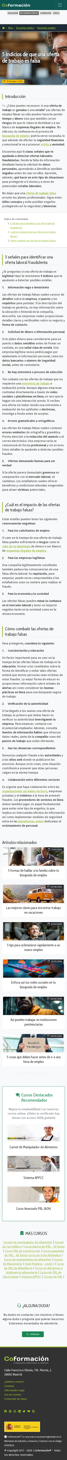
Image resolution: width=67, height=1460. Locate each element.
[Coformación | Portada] (16, 4)
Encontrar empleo (25, 27)
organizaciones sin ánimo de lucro (24, 791)
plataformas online (31, 821)
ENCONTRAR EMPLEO (29, 13)
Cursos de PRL (53, 1276)
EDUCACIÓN (13, 13)
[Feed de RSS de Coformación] (34, 1411)
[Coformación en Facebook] (6, 1411)
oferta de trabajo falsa (41, 193)
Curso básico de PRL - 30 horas (44, 1246)
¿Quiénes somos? (14, 1381)
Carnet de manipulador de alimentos (27, 1242)
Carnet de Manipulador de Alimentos (33, 1147)
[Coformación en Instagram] (16, 1411)
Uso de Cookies (12, 1394)
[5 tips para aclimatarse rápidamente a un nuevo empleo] (33, 931)
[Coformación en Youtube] (29, 1411)
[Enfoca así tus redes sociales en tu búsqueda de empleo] (33, 968)
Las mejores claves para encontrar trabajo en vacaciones (33, 910)
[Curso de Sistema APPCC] (33, 1163)
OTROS (56, 13)
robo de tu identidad (16, 546)
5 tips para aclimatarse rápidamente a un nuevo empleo (33, 947)
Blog (10, 27)
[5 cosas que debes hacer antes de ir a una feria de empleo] (33, 1043)
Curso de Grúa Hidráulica (44, 1255)
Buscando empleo (47, 27)
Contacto (9, 1386)
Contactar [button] (34, 1334)
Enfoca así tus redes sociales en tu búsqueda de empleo (33, 984)
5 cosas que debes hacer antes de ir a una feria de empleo (34, 1059)
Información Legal (14, 1390)
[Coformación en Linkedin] (20, 1411)
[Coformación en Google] (11, 1411)
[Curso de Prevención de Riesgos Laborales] (33, 1194)
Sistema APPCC (33, 1178)
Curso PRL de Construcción (22, 1251)
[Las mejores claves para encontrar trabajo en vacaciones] (33, 893)
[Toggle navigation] (60, 5)
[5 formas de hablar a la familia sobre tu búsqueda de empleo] (33, 856)
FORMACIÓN (45, 13)
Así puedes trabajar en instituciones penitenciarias (34, 1022)
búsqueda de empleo (16, 136)
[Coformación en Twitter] (25, 1411)
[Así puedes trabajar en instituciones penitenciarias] (33, 1005)
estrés (45, 144)
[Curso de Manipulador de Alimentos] (33, 1133)
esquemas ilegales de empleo (26, 550)
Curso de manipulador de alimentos (27, 1259)
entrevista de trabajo (36, 383)
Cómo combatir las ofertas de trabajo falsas (33, 240)
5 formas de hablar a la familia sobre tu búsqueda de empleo (33, 872)
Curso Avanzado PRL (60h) (33, 1208)
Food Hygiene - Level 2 (39, 1264)
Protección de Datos (15, 1398)
